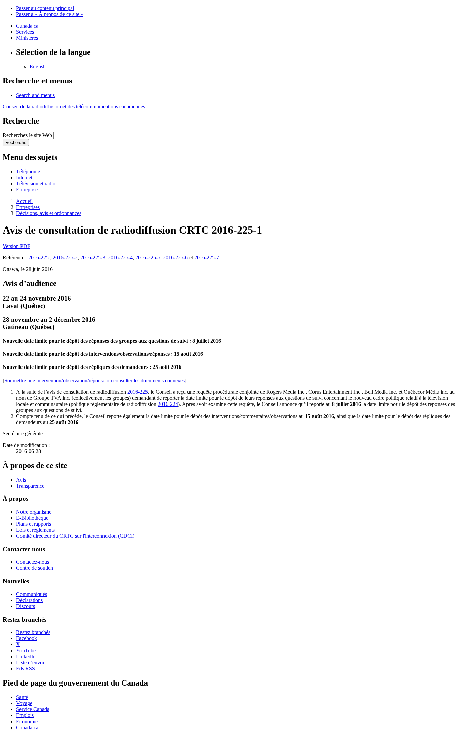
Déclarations (29, 600)
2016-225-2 (65, 257)
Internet (24, 177)
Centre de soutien (34, 568)
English (38, 66)
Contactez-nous (32, 562)
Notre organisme (33, 512)
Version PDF (16, 246)
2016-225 (39, 257)
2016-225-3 (92, 257)
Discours (25, 606)
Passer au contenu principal (45, 8)
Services (25, 32)
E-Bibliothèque (32, 518)
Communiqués (31, 594)
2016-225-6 (175, 257)
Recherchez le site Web (27, 135)
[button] (35, 95)
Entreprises (28, 207)
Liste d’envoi (30, 662)
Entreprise (27, 189)
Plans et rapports (33, 524)
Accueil (24, 201)
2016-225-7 (206, 257)
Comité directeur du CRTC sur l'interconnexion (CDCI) (75, 536)
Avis (21, 480)
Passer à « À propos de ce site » (49, 14)
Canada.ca (27, 26)
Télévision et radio (35, 183)
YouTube (26, 650)
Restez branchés (33, 632)
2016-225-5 (147, 257)
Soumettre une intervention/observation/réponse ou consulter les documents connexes (94, 380)
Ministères (27, 38)
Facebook (26, 638)
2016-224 (168, 404)
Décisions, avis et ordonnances (48, 213)
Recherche (15, 142)
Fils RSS (25, 668)
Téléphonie (28, 171)
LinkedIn (26, 656)
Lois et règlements (35, 530)
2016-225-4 (120, 257)
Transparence (30, 486)
